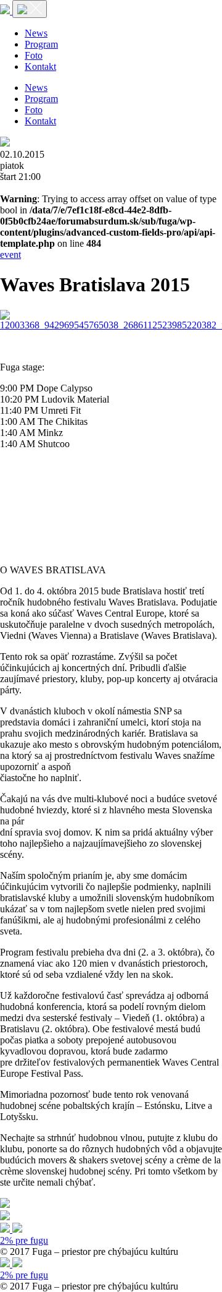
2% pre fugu (24, 1240)
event (10, 254)
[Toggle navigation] (29, 9)
